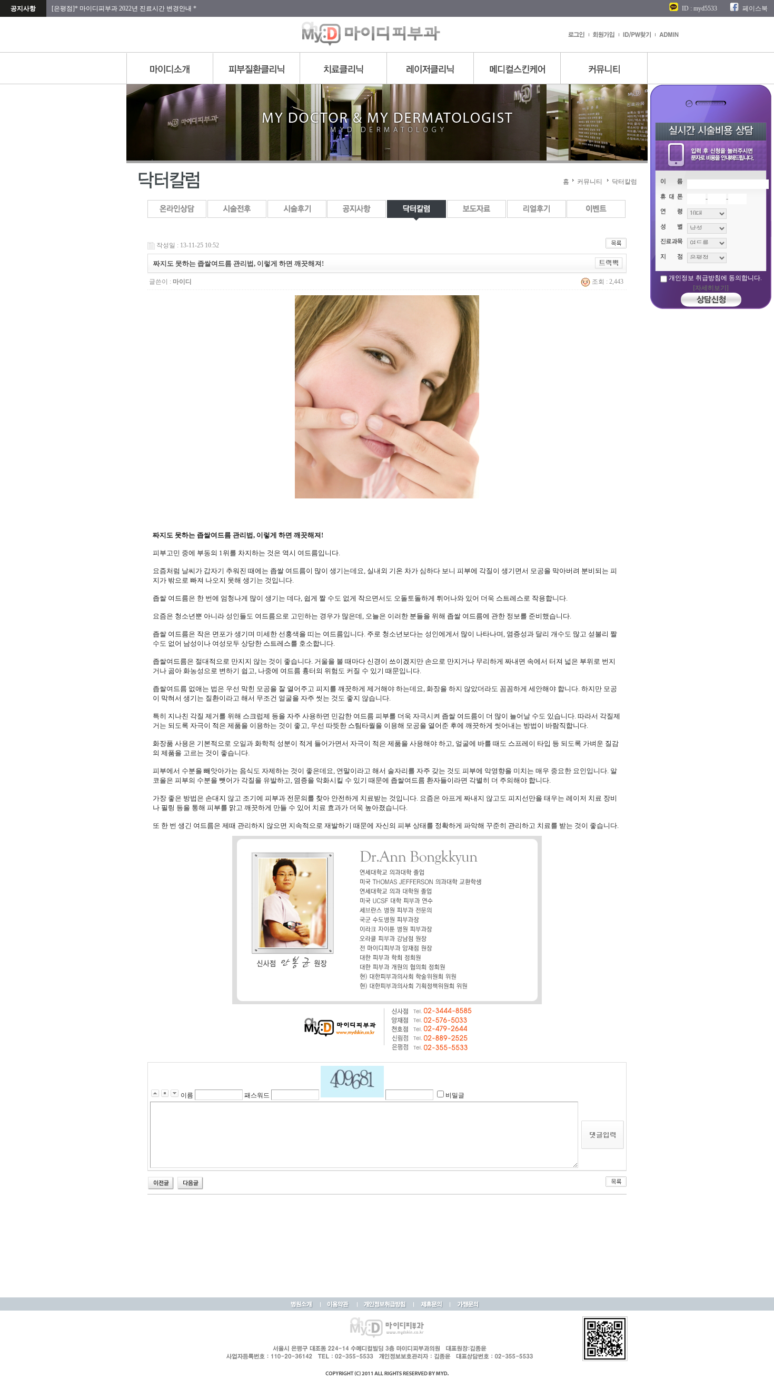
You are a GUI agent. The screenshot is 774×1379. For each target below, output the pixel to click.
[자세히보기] (711, 288)
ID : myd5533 (699, 8)
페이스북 (755, 8)
